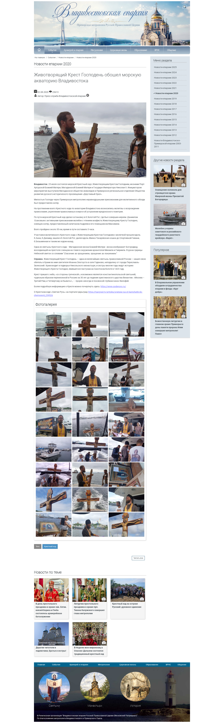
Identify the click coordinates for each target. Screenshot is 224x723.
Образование (140, 50)
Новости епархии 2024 (165, 72)
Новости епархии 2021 (165, 88)
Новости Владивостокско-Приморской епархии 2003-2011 (167, 143)
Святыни (54, 705)
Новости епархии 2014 (165, 125)
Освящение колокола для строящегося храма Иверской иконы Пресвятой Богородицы (169, 195)
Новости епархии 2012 (165, 135)
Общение (171, 50)
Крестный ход (50, 546)
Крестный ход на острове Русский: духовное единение (126, 605)
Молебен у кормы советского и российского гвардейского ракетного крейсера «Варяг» (168, 233)
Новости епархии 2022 (165, 83)
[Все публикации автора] (87, 96)
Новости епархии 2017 (165, 109)
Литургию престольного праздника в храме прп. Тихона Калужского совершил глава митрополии (89, 609)
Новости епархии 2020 (86, 57)
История (135, 705)
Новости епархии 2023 (165, 77)
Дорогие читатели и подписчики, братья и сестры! (51, 649)
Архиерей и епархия (73, 50)
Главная (41, 664)
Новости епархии (66, 57)
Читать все (138, 558)
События (52, 50)
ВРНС (157, 50)
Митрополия (97, 50)
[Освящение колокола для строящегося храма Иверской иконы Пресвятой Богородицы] (170, 186)
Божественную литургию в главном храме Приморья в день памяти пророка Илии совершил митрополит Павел (169, 327)
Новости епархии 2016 (165, 114)
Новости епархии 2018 (165, 104)
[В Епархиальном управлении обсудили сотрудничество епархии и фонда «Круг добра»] (170, 279)
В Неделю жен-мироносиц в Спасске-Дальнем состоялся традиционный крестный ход (89, 650)
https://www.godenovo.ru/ (113, 286)
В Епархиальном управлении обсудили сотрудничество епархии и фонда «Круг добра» (169, 287)
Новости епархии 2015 (165, 119)
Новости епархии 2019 (165, 98)
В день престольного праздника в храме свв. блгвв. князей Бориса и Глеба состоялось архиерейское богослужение (51, 610)
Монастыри (95, 705)
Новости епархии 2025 (165, 67)
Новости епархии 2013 (165, 130)
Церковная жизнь (118, 50)
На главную (40, 57)
